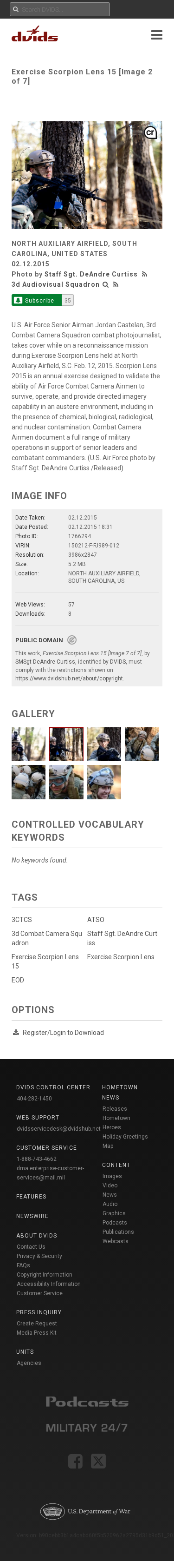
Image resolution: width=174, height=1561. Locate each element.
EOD (18, 980)
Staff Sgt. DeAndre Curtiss (91, 274)
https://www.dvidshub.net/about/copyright (69, 678)
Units (25, 1352)
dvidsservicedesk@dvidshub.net (59, 1129)
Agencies (29, 1363)
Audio (110, 1204)
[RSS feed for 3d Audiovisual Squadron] (116, 284)
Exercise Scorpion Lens (121, 957)
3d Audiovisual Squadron (56, 284)
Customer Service (40, 1293)
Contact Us (31, 1247)
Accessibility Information (49, 1284)
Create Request (37, 1323)
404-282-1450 (34, 1098)
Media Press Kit (37, 1333)
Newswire (32, 1216)
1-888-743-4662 (37, 1159)
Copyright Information (44, 1274)
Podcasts (115, 1222)
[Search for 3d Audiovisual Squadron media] (106, 284)
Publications (118, 1232)
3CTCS (22, 919)
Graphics (114, 1213)
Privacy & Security (39, 1256)
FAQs (23, 1265)
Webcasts (116, 1241)
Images (112, 1176)
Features (31, 1196)
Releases (115, 1109)
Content (116, 1165)
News (110, 1195)
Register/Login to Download (63, 1032)
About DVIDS (36, 1235)
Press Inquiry (39, 1312)
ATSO (95, 919)
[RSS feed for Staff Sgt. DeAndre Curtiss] (146, 274)
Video (110, 1185)
